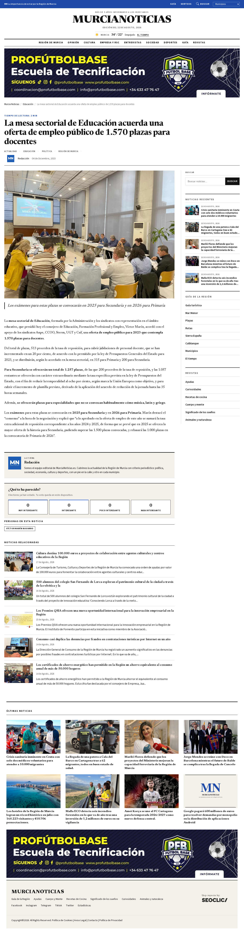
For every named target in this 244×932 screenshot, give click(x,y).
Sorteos (186, 4)
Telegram (46, 905)
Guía (173, 4)
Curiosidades (193, 389)
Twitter (70, 905)
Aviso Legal (80, 920)
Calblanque (192, 343)
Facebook (16, 905)
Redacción (23, 158)
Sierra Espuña (193, 336)
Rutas (188, 328)
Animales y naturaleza (198, 420)
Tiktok (58, 905)
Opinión (73, 42)
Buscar (204, 4)
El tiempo (191, 359)
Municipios (191, 351)
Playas (189, 321)
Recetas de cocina (196, 397)
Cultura (89, 42)
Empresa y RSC (109, 42)
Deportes (170, 42)
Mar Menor (191, 313)
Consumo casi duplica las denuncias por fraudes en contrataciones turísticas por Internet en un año (103, 639)
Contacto (93, 920)
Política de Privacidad (110, 920)
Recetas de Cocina (76, 899)
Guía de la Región (20, 899)
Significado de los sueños (200, 412)
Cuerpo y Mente (54, 899)
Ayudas (189, 382)
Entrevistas (132, 42)
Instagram (31, 905)
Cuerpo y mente (194, 405)
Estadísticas (84, 905)
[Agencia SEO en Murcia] (215, 898)
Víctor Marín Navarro (19, 528)
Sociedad (152, 42)
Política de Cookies (62, 920)
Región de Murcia (51, 42)
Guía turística (193, 305)
